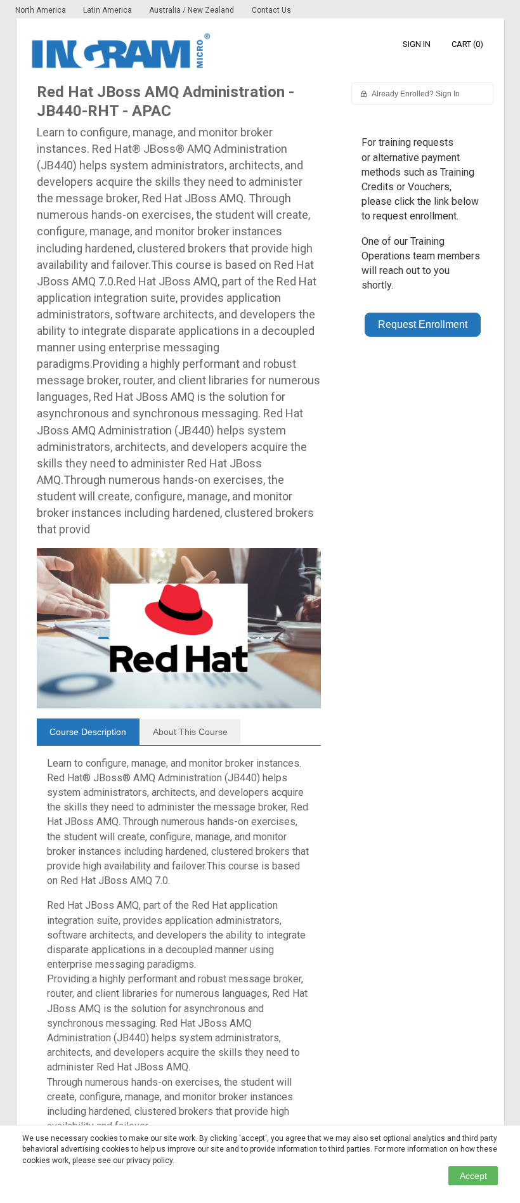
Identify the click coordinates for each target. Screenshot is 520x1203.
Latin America (108, 10)
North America (41, 10)
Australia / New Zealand (191, 10)
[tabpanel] (179, 950)
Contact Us (271, 10)
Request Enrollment (422, 324)
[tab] (88, 732)
